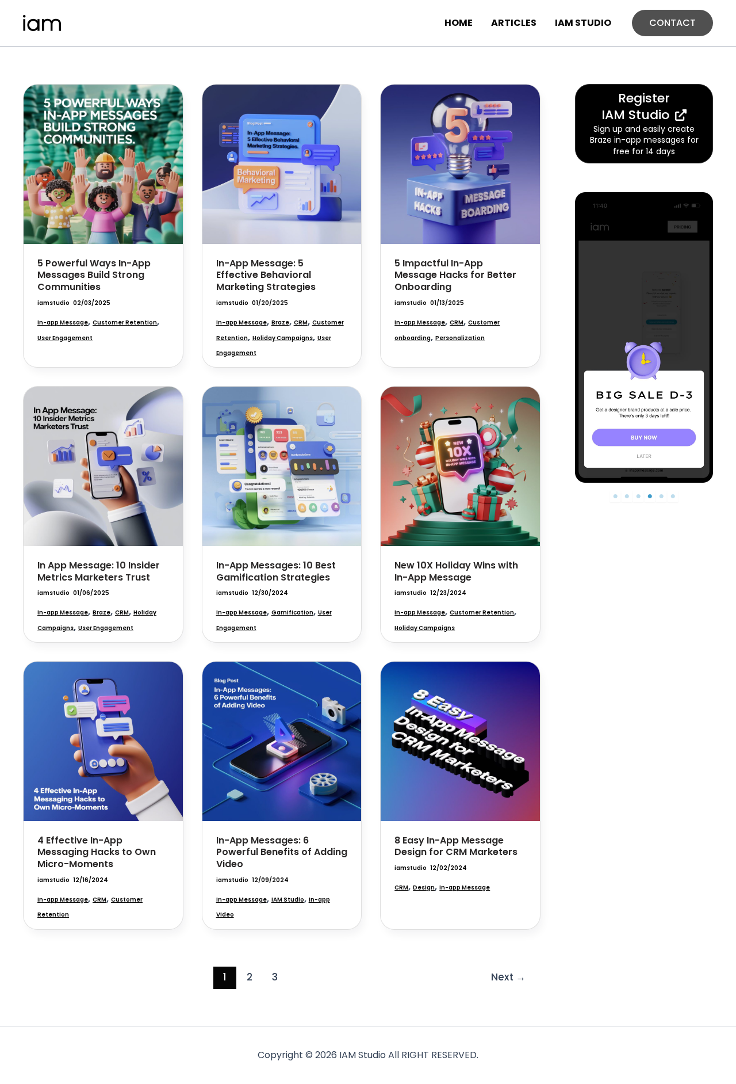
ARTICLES (513, 22)
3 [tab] (638, 496)
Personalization (460, 338)
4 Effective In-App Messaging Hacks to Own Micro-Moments (96, 852)
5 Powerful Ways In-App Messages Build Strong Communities (94, 275)
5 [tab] (661, 496)
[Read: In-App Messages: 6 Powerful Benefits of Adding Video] (282, 740)
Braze (280, 322)
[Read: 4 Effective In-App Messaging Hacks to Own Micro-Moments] (103, 740)
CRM (301, 322)
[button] (672, 23)
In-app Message (62, 322)
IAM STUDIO (583, 22)
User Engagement (65, 338)
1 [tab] (615, 496)
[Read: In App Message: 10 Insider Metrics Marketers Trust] (103, 465)
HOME (458, 22)
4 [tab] (650, 496)
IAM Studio (287, 899)
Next (508, 977)
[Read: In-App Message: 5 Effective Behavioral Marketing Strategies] (282, 163)
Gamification (292, 612)
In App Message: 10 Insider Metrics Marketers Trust (98, 571)
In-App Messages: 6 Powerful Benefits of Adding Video (281, 852)
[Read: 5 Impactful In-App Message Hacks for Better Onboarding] (460, 163)
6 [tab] (673, 496)
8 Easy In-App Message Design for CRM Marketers (456, 846)
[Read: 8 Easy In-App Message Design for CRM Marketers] (460, 740)
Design (424, 887)
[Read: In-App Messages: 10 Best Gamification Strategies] (282, 465)
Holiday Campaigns (282, 338)
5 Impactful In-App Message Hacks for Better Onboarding (455, 275)
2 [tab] (627, 496)
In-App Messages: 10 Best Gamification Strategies (276, 571)
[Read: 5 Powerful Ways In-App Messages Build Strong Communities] (103, 163)
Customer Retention (125, 322)
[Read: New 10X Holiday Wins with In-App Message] (460, 465)
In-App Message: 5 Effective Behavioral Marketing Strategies (266, 275)
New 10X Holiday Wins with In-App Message (456, 571)
